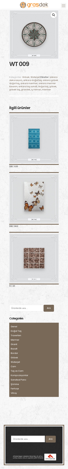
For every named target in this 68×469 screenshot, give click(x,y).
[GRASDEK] (34, 4)
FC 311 (12, 286)
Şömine (15, 384)
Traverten (16, 335)
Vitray (14, 393)
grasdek (25, 89)
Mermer (15, 339)
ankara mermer (29, 83)
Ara (49, 308)
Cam (13, 366)
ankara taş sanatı (27, 86)
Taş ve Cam (17, 370)
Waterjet (35, 77)
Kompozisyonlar (19, 375)
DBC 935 (13, 166)
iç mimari (36, 89)
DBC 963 (13, 226)
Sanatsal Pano (18, 379)
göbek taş (14, 89)
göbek (52, 86)
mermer (46, 89)
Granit (14, 344)
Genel (14, 326)
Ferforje (15, 388)
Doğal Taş (16, 331)
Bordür (14, 353)
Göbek (26, 77)
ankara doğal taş (32, 80)
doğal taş (43, 86)
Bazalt (14, 348)
